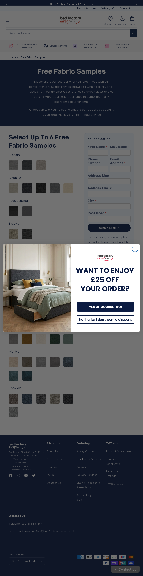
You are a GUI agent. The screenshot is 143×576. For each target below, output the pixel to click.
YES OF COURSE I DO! (105, 307)
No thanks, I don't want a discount (105, 319)
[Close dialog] (135, 249)
